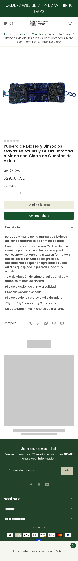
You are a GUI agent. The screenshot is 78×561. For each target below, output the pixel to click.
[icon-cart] (70, 23)
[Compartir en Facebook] (22, 323)
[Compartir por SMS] (62, 323)
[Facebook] (31, 485)
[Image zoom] (39, 93)
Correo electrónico (21, 470)
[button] (39, 205)
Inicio (7, 34)
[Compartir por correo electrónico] (54, 323)
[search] (11, 23)
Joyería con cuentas (29, 34)
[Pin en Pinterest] (38, 323)
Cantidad (10, 186)
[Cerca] (73, 546)
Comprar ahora (39, 216)
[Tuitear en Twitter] (30, 323)
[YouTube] (39, 485)
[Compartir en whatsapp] (46, 323)
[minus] (7, 193)
